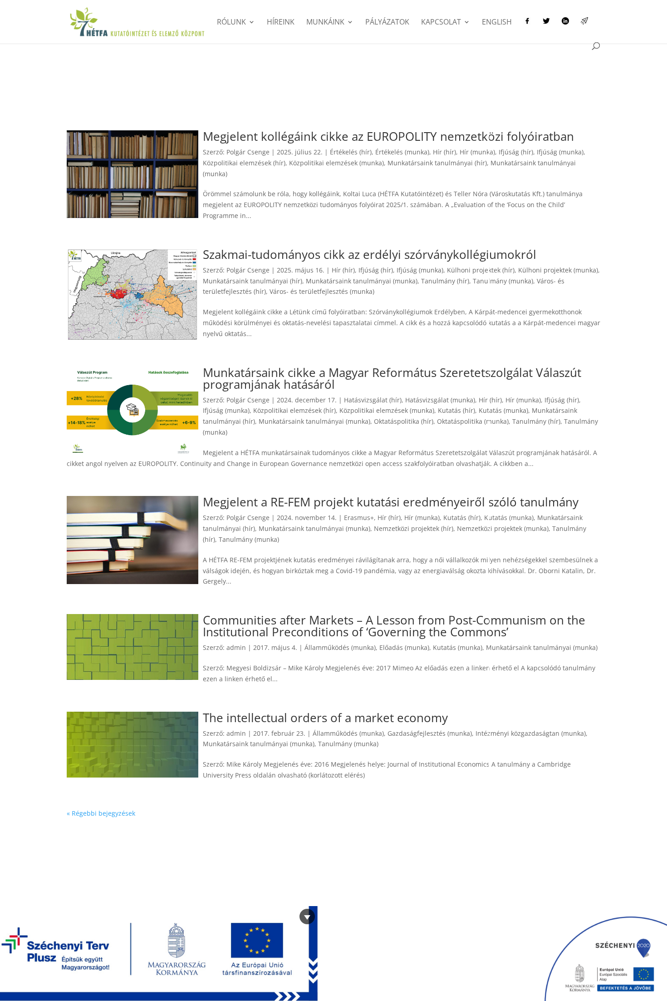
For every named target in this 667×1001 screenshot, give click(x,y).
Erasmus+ (359, 517)
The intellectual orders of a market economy (325, 717)
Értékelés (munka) (402, 152)
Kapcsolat (441, 23)
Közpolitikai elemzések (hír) (244, 163)
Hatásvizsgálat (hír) (373, 400)
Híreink (280, 23)
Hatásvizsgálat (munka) (440, 400)
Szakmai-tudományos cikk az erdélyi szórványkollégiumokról (369, 254)
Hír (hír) (444, 152)
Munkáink (325, 23)
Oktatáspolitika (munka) (473, 421)
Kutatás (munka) (503, 410)
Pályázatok (387, 23)
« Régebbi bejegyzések (101, 813)
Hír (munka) (477, 152)
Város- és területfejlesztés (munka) (322, 291)
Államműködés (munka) (340, 647)
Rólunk (231, 23)
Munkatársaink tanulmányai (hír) (437, 163)
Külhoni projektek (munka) (558, 270)
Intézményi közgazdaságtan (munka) (531, 733)
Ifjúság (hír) (516, 152)
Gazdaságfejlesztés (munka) (429, 733)
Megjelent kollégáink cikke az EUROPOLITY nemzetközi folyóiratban (388, 136)
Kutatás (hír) (456, 410)
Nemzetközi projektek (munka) (503, 528)
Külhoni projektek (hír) (481, 270)
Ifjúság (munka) (560, 152)
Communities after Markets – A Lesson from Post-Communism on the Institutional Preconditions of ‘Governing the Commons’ (394, 626)
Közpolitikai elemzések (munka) (336, 163)
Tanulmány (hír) (445, 281)
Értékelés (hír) (351, 152)
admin (236, 647)
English (497, 23)
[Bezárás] (307, 916)
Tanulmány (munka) (503, 281)
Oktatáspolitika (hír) (403, 421)
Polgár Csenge (248, 152)
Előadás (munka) (404, 647)
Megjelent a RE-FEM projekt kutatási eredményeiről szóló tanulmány (391, 502)
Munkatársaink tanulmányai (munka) (361, 281)
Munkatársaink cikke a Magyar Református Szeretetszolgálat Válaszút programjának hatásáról (392, 378)
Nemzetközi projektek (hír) (413, 528)
